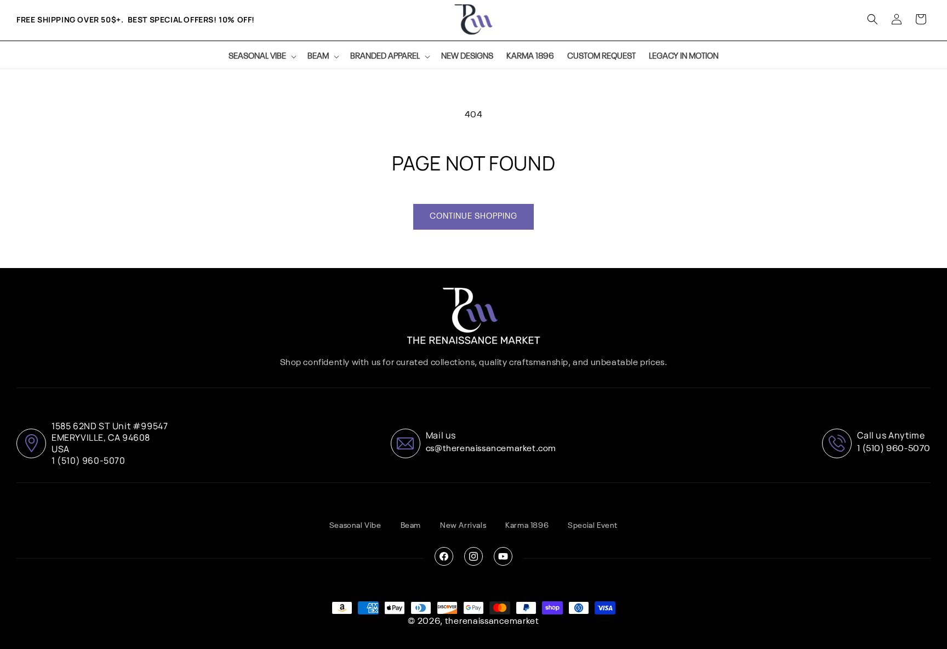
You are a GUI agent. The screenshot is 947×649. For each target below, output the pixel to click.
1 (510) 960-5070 (894, 449)
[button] (261, 56)
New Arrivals (463, 526)
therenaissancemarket (492, 621)
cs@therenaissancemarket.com (491, 449)
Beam (411, 526)
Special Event (593, 526)
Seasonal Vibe (355, 526)
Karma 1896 (527, 526)
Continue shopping (473, 216)
